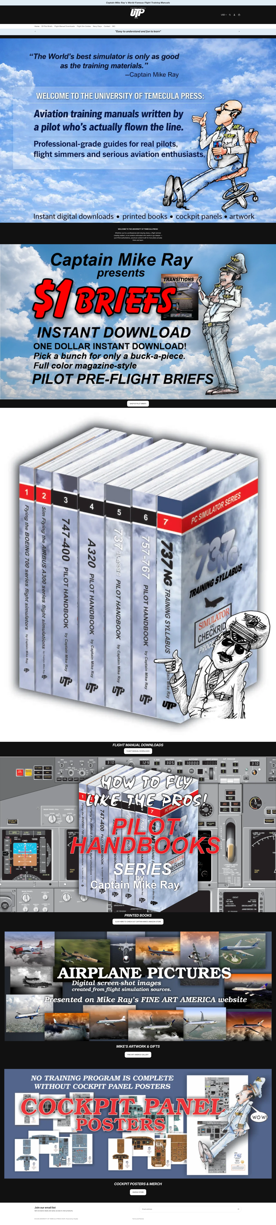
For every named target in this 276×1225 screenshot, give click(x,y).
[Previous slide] (35, 31)
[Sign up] (238, 1209)
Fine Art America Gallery (138, 1055)
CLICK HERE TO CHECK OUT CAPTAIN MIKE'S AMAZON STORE (138, 921)
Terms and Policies (138, 1219)
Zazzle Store (138, 1192)
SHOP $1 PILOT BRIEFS (138, 403)
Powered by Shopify (72, 1219)
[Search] (229, 14)
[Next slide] (239, 31)
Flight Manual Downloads (138, 751)
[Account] (234, 14)
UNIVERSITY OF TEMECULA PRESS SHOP (52, 1219)
